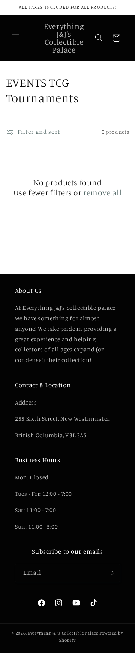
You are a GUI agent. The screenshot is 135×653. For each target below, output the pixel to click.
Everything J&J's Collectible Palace (63, 633)
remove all (102, 192)
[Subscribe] (111, 573)
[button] (15, 38)
